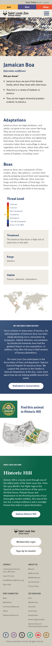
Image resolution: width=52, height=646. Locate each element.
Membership (33, 602)
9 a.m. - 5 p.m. (37, 2)
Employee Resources (11, 615)
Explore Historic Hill (26, 513)
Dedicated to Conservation (26, 385)
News (5, 598)
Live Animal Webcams (11, 606)
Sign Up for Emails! (26, 550)
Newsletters (7, 602)
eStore (5, 611)
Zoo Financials (33, 582)
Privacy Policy (33, 586)
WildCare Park (33, 573)
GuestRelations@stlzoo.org (13, 580)
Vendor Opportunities (36, 619)
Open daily (7, 584)
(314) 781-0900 (8, 576)
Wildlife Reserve (34, 577)
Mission (31, 569)
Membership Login (26, 541)
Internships (32, 611)
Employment (33, 615)
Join (9, 7)
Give (27, 7)
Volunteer (32, 606)
